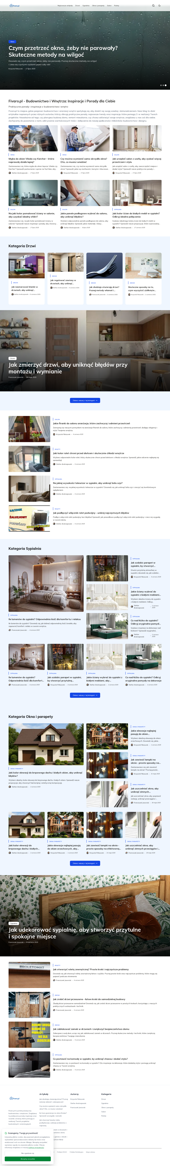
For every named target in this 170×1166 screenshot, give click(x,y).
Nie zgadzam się (27, 1153)
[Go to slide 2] (163, 85)
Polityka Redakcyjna (76, 1152)
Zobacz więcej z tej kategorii (84, 400)
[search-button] (153, 5)
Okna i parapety (98, 6)
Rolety (116, 6)
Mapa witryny (90, 1152)
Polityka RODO (62, 1152)
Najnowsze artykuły (65, 6)
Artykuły (43, 1094)
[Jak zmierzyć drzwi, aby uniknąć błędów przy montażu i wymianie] (85, 350)
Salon (109, 6)
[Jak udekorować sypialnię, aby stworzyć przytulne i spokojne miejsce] (85, 915)
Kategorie (106, 1094)
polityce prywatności (36, 1148)
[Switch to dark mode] (159, 5)
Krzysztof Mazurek (16, 69)
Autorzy (74, 1094)
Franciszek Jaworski (16, 377)
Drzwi (77, 6)
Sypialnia (86, 6)
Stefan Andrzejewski (78, 1103)
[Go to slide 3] (166, 85)
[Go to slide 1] (161, 85)
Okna (12, 42)
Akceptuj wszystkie (28, 1159)
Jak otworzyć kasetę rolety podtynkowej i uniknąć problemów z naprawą (52, 1123)
